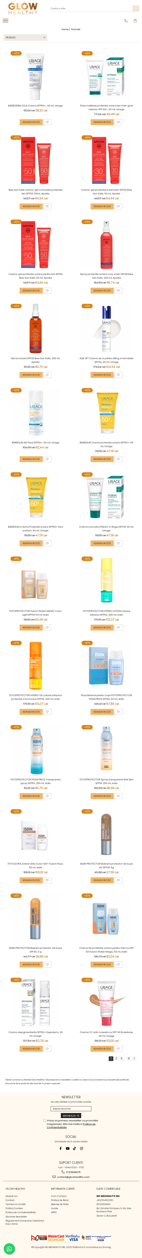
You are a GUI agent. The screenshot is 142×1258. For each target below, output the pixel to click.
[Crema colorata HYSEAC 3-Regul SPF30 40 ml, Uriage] (106, 497)
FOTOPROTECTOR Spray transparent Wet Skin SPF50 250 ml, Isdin (106, 781)
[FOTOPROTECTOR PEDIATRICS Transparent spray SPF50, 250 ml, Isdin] (35, 750)
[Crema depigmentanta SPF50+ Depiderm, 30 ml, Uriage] (35, 1003)
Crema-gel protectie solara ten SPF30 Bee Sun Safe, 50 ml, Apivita (106, 191)
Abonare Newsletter (16, 1216)
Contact (10, 1200)
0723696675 (73, 1172)
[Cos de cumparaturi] (135, 20)
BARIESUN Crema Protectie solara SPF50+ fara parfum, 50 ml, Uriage (35, 528)
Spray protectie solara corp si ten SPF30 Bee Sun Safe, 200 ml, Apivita (106, 276)
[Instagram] (81, 1148)
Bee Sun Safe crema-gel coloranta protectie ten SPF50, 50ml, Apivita (35, 191)
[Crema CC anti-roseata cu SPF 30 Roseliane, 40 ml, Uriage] (106, 1003)
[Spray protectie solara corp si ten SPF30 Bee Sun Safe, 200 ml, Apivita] (106, 244)
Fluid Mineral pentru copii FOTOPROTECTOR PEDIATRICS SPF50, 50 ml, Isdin (106, 697)
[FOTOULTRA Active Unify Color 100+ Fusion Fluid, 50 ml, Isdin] (35, 834)
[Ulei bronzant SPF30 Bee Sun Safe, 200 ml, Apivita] (35, 329)
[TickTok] (74, 1148)
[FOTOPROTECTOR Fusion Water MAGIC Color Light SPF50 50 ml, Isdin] (35, 581)
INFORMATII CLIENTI (63, 1189)
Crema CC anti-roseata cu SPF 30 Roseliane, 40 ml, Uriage (106, 1034)
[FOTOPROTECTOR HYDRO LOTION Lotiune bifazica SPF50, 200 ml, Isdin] (106, 581)
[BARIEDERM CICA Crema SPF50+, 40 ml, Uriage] (35, 76)
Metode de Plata (60, 1204)
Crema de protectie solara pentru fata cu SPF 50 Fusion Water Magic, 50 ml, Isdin (106, 949)
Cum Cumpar (59, 1196)
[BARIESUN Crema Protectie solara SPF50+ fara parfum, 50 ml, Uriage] (35, 497)
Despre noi (12, 1196)
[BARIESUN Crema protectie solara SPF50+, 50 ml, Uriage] (106, 413)
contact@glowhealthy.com (73, 1177)
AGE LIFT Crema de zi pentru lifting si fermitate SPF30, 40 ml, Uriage (106, 360)
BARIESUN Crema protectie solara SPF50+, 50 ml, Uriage (106, 444)
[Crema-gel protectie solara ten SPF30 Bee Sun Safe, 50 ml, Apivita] (106, 160)
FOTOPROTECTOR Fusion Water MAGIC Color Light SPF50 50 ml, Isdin (35, 613)
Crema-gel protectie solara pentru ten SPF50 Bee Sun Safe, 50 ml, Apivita (36, 276)
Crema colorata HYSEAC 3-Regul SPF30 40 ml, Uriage (106, 528)
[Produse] (6, 21)
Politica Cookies (14, 1208)
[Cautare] (136, 9)
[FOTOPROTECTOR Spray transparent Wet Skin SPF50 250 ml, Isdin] (106, 750)
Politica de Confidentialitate (21, 1212)
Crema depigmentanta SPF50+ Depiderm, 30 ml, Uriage (36, 1034)
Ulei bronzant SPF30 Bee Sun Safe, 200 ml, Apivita (35, 360)
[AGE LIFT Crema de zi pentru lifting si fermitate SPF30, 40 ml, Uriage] (106, 329)
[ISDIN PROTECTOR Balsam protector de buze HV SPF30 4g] (106, 834)
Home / (66, 29)
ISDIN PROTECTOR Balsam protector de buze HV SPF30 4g (106, 865)
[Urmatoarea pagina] (134, 1058)
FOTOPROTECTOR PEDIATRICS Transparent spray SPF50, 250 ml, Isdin (35, 781)
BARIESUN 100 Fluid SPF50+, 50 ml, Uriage (35, 442)
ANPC (54, 1212)
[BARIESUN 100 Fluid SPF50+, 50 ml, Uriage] (35, 413)
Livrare (54, 1208)
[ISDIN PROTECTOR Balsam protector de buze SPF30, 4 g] (35, 918)
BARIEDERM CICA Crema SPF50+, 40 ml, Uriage (35, 105)
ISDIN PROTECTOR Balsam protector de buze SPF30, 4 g (35, 949)
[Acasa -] (22, 8)
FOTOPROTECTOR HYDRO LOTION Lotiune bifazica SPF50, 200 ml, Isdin (106, 613)
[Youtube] (67, 1148)
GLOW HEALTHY (15, 1189)
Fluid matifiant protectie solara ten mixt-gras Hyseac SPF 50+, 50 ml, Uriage (106, 107)
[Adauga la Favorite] (47, 122)
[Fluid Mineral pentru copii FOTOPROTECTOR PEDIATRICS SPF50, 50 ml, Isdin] (106, 666)
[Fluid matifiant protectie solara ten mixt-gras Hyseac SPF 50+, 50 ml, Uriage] (106, 76)
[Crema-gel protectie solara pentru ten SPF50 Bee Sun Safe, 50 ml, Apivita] (35, 244)
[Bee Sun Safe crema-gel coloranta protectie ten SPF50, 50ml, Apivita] (35, 160)
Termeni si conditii (16, 1204)
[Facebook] (60, 1148)
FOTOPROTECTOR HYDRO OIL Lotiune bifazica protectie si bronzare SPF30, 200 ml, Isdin (35, 697)
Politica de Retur (60, 1200)
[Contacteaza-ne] (126, 20)
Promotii (75, 29)
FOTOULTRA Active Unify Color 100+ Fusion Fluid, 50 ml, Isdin (35, 865)
